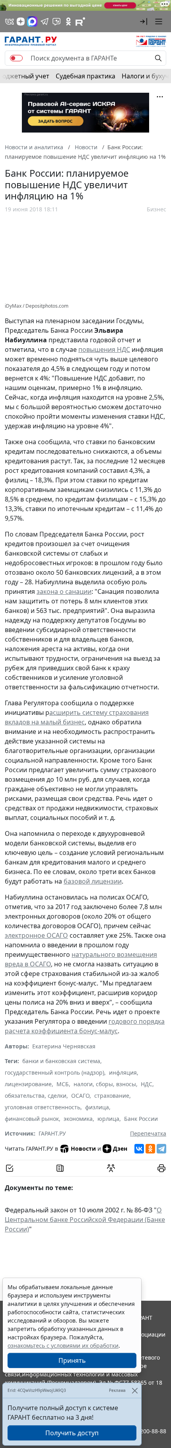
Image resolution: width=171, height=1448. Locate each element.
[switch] (16, 58)
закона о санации (64, 591)
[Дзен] (21, 21)
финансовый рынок (32, 1118)
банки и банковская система (61, 1061)
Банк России (141, 1118)
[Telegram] (161, 1148)
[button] (143, 21)
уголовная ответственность (42, 1107)
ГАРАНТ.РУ (52, 1133)
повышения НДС (104, 349)
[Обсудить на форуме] (111, 1168)
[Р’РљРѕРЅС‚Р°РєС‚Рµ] (139, 1148)
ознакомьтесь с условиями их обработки (63, 1345)
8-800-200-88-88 (144, 1431)
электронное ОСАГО (36, 935)
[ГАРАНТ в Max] (32, 21)
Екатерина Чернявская (63, 1046)
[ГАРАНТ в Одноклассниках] (68, 21)
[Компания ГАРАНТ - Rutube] (80, 21)
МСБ (62, 1084)
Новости (83, 1148)
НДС (146, 1084)
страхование (111, 1095)
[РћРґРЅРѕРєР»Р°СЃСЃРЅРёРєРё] (150, 1148)
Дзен (120, 1148)
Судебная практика (85, 76)
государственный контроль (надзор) (54, 1072)
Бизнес (156, 209)
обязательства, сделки (35, 1095)
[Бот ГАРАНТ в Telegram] (56, 21)
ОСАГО (80, 1095)
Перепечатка (148, 1133)
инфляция (123, 1072)
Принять (72, 1360)
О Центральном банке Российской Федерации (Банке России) (85, 1219)
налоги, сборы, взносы (105, 1084)
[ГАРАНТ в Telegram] (44, 21)
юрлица (108, 1118)
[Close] (134, 1390)
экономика (78, 1118)
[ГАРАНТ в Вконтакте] (9, 21)
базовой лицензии (93, 881)
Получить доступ (72, 1432)
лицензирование (28, 1084)
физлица (97, 1107)
